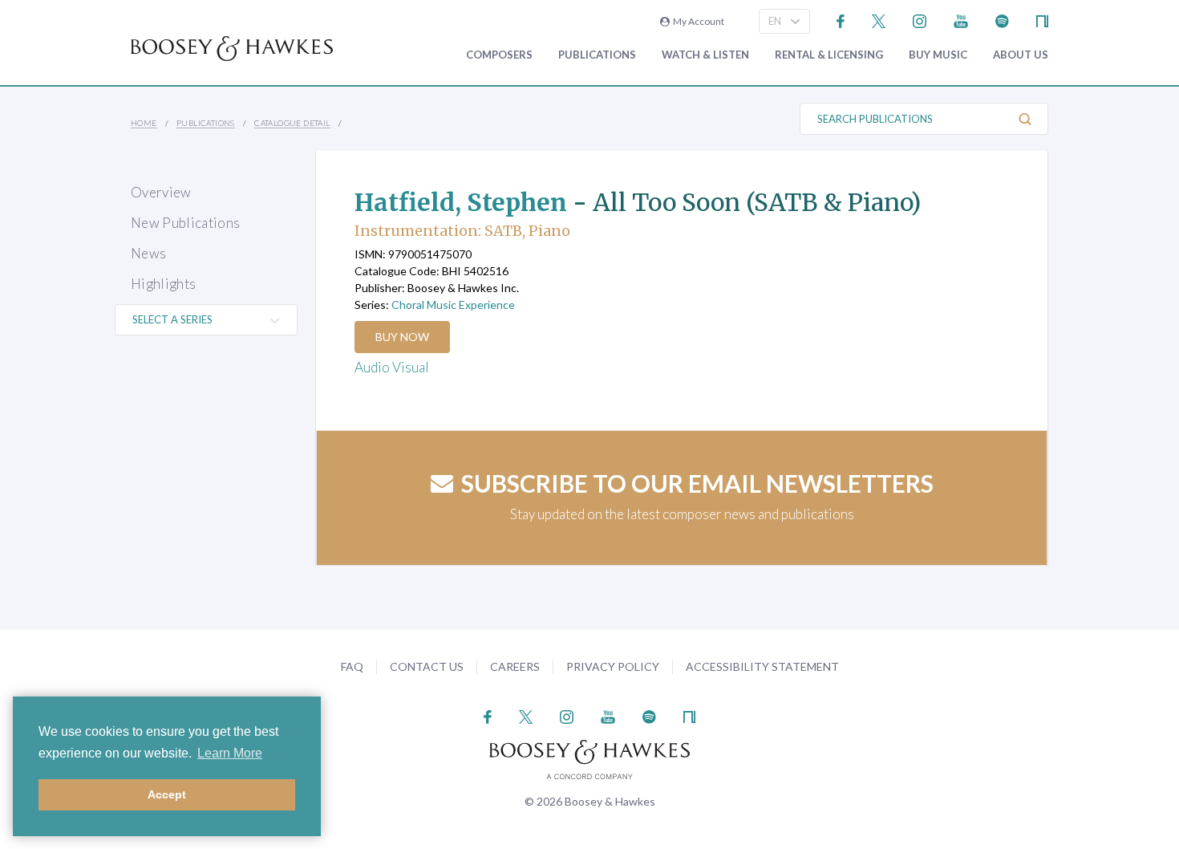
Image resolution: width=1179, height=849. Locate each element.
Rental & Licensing (829, 55)
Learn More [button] (229, 753)
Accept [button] (167, 794)
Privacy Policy (612, 666)
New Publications (185, 222)
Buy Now (402, 336)
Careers (515, 666)
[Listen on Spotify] (1002, 19)
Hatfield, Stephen (461, 202)
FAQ (352, 666)
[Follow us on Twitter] (878, 19)
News (148, 253)
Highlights (163, 283)
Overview (161, 192)
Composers (499, 55)
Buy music (938, 55)
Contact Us (427, 666)
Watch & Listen (705, 55)
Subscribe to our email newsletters (697, 483)
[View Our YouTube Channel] (961, 19)
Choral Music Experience (453, 304)
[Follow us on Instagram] (919, 19)
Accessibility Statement (762, 666)
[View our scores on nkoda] (1042, 19)
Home (144, 123)
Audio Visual (392, 367)
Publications (597, 55)
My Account (697, 21)
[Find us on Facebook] (841, 19)
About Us (1020, 55)
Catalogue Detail (292, 123)
